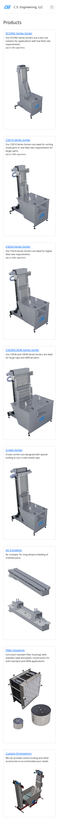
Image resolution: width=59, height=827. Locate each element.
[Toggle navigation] (52, 7)
